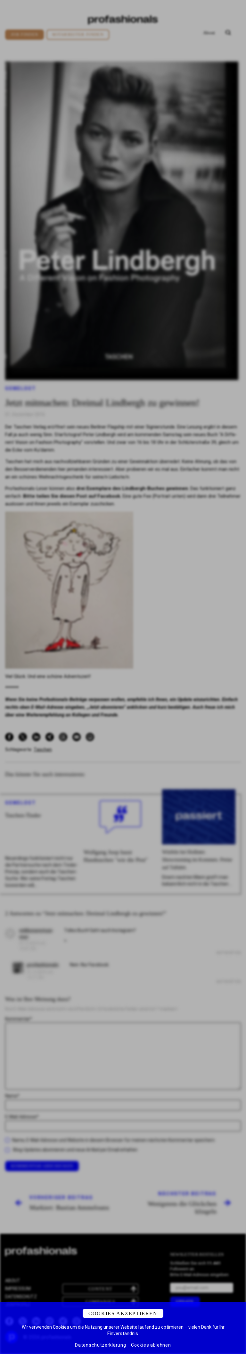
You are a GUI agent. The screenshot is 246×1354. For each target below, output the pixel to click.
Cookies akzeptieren (122, 1313)
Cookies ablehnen (151, 1345)
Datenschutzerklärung (100, 1345)
